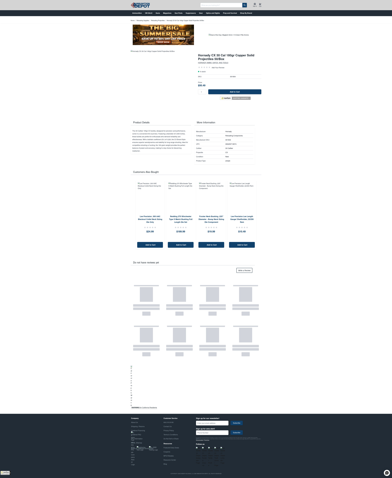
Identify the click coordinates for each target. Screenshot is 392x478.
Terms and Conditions (199, 440)
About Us (134, 422)
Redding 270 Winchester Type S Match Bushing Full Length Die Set (180, 219)
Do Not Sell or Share (171, 438)
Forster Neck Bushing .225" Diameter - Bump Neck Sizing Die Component (211, 219)
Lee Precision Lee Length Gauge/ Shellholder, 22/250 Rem (242, 219)
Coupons (167, 452)
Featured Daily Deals (171, 447)
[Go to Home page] (140, 5)
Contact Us (168, 426)
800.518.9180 (169, 422)
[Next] (259, 215)
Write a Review (244, 270)
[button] (6, 473)
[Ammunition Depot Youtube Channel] (204, 457)
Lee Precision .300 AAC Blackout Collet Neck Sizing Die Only (150, 219)
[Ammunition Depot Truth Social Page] (216, 457)
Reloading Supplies (143, 20)
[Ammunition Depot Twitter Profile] (210, 457)
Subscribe (236, 423)
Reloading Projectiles (158, 20)
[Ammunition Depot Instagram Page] (198, 455)
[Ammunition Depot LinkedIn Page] (222, 455)
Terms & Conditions (171, 434)
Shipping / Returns (138, 426)
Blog (165, 464)
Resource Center (170, 460)
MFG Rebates (169, 456)
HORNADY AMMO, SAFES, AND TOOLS (213, 62)
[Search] (244, 5)
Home (133, 20)
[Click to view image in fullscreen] (162, 81)
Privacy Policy (206, 440)
